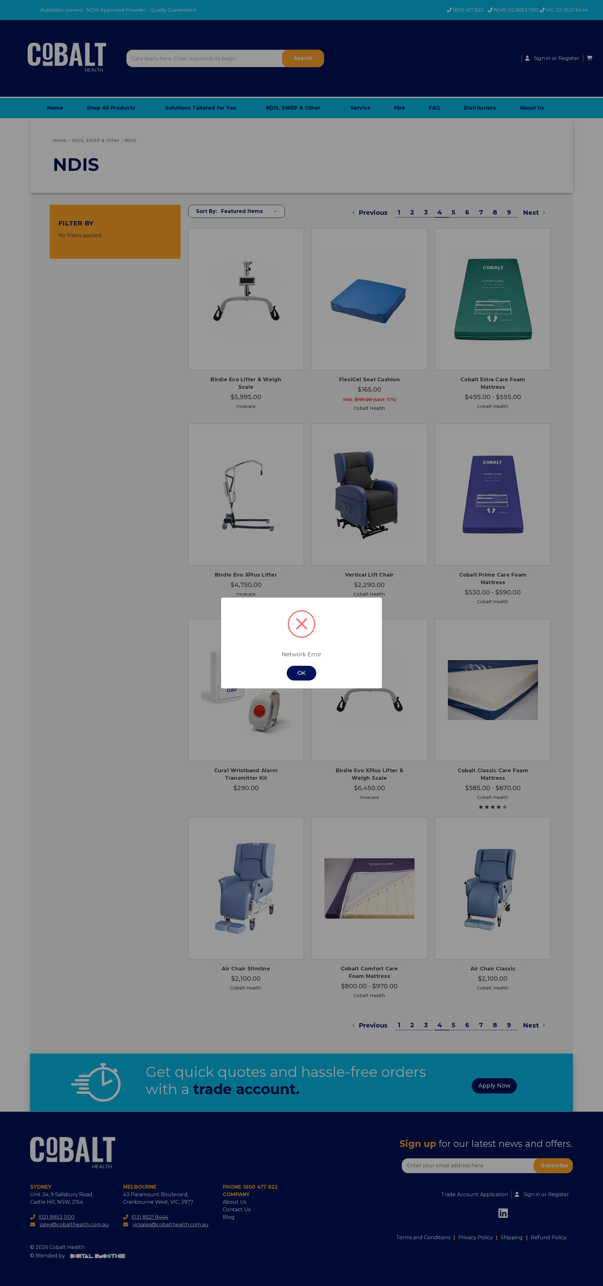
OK (301, 673)
